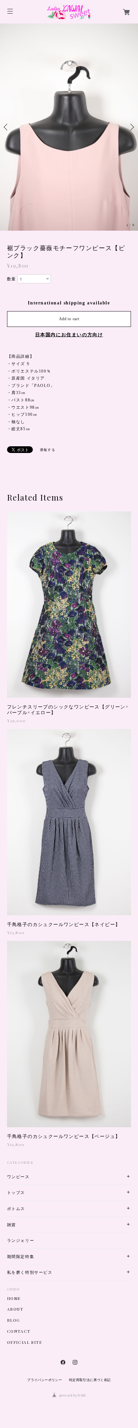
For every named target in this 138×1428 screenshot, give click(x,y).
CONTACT (18, 1331)
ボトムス (16, 1208)
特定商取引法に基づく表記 (90, 1380)
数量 (11, 279)
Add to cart (69, 319)
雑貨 (11, 1224)
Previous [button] (6, 127)
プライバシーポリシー (44, 1380)
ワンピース (18, 1176)
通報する (47, 450)
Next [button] (131, 127)
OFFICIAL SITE (24, 1342)
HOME (14, 1298)
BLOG (13, 1320)
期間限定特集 (20, 1256)
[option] (69, 127)
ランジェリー (20, 1240)
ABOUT (15, 1309)
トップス (16, 1192)
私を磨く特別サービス (30, 1272)
